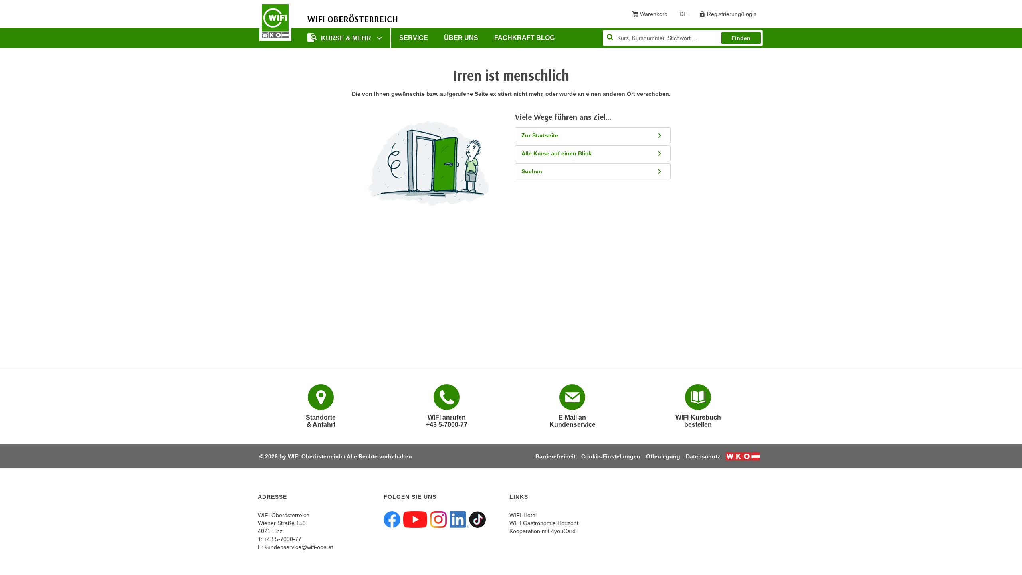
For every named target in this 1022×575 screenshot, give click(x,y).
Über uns (461, 37)
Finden (741, 38)
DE (686, 15)
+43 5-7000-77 (282, 539)
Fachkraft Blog (524, 37)
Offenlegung (663, 456)
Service (413, 37)
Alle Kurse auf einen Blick (556, 153)
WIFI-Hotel (523, 515)
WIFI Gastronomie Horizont (543, 523)
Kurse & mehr (347, 38)
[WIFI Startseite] (275, 21)
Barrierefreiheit (555, 456)
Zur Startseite (539, 135)
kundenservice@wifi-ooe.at (299, 547)
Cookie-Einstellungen (610, 456)
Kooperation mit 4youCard (542, 531)
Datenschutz (703, 456)
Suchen (531, 171)
